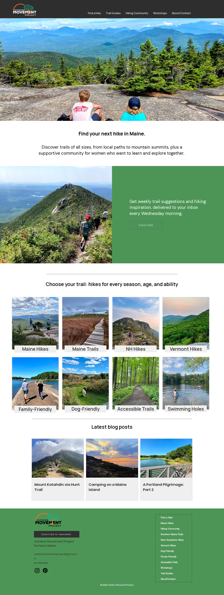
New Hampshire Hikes (172, 540)
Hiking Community (170, 528)
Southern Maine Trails (172, 534)
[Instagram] (37, 570)
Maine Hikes (167, 523)
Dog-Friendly (167, 551)
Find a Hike (167, 517)
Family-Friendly (168, 556)
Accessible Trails (169, 562)
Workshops (166, 567)
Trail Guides (167, 573)
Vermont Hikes (168, 545)
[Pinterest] (45, 570)
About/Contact (168, 579)
